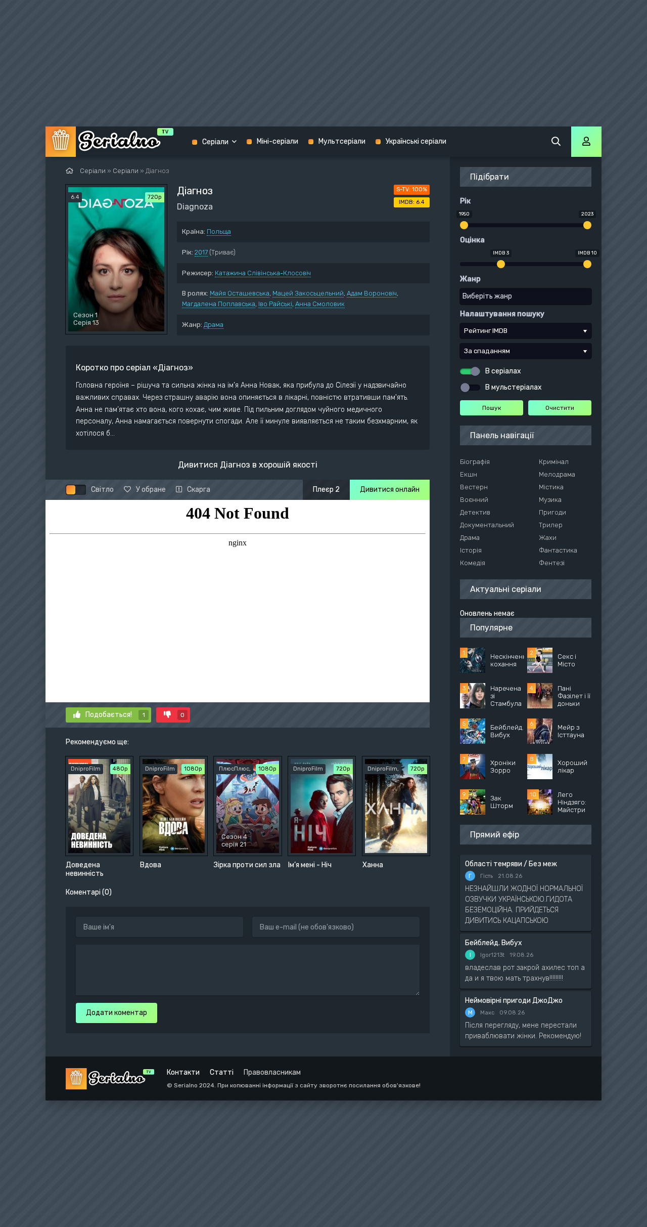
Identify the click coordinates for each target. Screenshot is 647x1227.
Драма (213, 324)
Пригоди (552, 512)
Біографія (475, 462)
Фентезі (552, 563)
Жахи (548, 537)
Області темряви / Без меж (511, 864)
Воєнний (474, 499)
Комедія (472, 563)
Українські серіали (416, 141)
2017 (201, 252)
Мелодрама (557, 474)
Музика (550, 499)
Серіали (215, 142)
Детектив (475, 512)
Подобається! (115, 714)
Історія (471, 550)
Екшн (468, 474)
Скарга (198, 489)
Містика (551, 487)
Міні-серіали (277, 141)
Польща (219, 231)
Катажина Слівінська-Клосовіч (263, 273)
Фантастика (558, 550)
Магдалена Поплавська (218, 304)
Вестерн (474, 487)
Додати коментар (116, 1012)
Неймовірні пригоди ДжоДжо (514, 1000)
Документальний (487, 525)
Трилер (551, 525)
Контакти (183, 1072)
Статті (222, 1072)
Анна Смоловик (320, 304)
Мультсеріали (341, 141)
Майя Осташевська (239, 293)
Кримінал (554, 462)
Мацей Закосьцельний (308, 293)
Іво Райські (275, 304)
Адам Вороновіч (372, 293)
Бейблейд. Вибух (493, 943)
